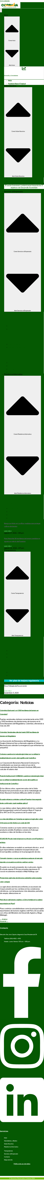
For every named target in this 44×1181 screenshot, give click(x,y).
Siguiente (4, 921)
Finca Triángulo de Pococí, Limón (15, 686)
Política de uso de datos (22, 1164)
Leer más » (8, 531)
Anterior (3, 919)
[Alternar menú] (1, 10)
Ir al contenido (5, 1)
